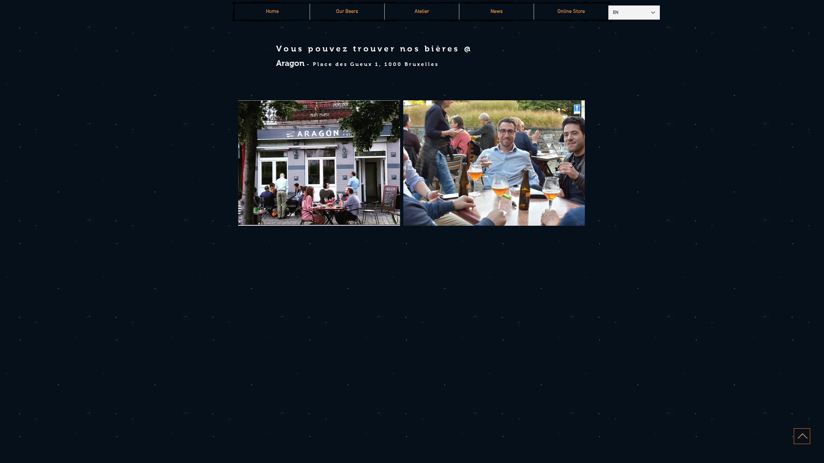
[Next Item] (573, 163)
